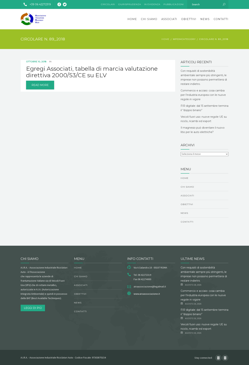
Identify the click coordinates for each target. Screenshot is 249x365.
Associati (169, 19)
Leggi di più (33, 308)
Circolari (108, 4)
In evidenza (152, 4)
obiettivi (188, 19)
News (205, 19)
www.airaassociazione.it (147, 293)
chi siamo (149, 19)
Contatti (221, 19)
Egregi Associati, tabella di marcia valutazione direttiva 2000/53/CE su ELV (92, 72)
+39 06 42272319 (40, 4)
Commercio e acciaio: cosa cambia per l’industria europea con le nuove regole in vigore (203, 95)
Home (132, 19)
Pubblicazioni (174, 4)
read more (40, 85)
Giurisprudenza (129, 4)
